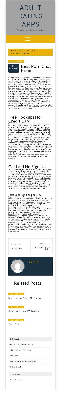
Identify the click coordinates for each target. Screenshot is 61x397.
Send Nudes (16, 248)
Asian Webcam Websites (23, 311)
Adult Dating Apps (30, 16)
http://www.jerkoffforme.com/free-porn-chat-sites (28, 155)
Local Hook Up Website (42, 248)
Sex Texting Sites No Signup (25, 297)
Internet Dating (16, 61)
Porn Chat (14, 324)
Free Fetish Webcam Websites (22, 361)
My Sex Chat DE (16, 367)
